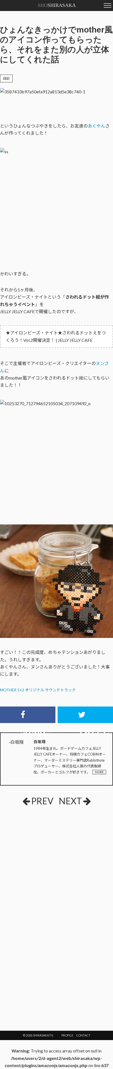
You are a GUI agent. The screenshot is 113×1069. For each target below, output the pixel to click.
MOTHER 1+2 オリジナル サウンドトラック (38, 690)
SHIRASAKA (57, 5)
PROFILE (67, 1035)
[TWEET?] (85, 715)
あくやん (96, 125)
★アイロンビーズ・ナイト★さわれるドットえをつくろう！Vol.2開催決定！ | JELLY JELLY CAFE (56, 336)
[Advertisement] (41, 851)
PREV (42, 800)
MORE (99, 772)
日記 (6, 78)
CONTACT (83, 1035)
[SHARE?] (27, 715)
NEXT (70, 800)
